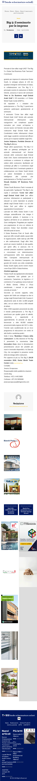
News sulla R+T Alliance (18, 735)
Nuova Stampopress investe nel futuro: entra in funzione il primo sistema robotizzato (7, 743)
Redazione (10, 30)
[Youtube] (19, 718)
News (12, 11)
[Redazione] (19, 397)
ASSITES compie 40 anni (6, 772)
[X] (16, 36)
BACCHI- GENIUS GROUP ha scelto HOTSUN (11, 510)
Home (7, 11)
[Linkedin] (21, 36)
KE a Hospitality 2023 (17, 744)
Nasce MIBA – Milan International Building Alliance (18, 755)
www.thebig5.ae (18, 363)
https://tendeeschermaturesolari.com (18, 406)
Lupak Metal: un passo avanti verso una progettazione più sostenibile (7, 759)
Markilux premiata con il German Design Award (26, 510)
